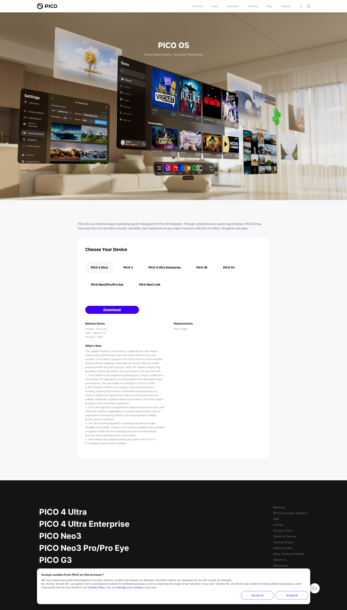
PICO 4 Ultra (63, 512)
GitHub (278, 525)
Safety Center (282, 548)
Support (286, 6)
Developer (233, 6)
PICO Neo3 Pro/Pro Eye (84, 548)
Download (112, 309)
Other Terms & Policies (288, 554)
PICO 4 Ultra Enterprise (84, 524)
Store (215, 6)
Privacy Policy (283, 530)
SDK (276, 519)
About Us (279, 560)
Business (253, 6)
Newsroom (280, 565)
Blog (269, 6)
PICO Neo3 (60, 536)
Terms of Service (285, 536)
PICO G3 (55, 560)
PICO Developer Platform (290, 513)
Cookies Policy (283, 542)
